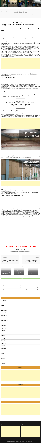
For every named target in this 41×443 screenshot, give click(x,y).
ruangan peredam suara (11, 211)
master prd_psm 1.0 (4, 343)
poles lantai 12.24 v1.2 (4, 360)
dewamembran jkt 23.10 (4, 308)
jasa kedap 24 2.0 (17, 270)
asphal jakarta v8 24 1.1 (4, 302)
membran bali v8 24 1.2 (4, 348)
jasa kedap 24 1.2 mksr (4, 320)
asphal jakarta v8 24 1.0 (4, 300)
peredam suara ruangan (30, 37)
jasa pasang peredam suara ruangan (10, 205)
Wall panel (2, 54)
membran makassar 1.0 (4, 350)
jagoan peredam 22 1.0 (4, 315)
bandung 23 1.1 (3, 305)
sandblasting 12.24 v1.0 (4, 361)
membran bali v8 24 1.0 (4, 345)
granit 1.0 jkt (3, 313)
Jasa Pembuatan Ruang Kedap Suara (12, 213)
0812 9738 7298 (20, 249)
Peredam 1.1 (3, 353)
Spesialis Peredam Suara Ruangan (7, 219)
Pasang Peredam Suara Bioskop (26, 219)
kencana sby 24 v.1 (4, 340)
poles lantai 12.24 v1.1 (4, 358)
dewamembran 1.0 (3, 307)
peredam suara (12, 96)
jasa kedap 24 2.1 (31, 270)
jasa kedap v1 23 (3, 327)
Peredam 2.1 (3, 356)
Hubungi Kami (12, 204)
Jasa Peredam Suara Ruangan (31, 218)
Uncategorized (3, 363)
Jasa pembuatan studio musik (25, 221)
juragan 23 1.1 (3, 338)
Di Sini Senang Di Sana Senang (20, 3)
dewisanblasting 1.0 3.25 (4, 310)
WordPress (32, 441)
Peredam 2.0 (3, 355)
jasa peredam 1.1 (3, 333)
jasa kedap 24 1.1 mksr (4, 318)
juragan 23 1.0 (3, 270)
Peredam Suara (29, 216)
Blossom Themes (25, 441)
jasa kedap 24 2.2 (3, 325)
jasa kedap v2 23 (3, 328)
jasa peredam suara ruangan (11, 207)
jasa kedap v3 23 (3, 330)
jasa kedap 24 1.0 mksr (4, 317)
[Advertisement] (20, 63)
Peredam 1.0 (3, 351)
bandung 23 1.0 (3, 303)
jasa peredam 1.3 (3, 335)
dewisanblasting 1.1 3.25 (4, 312)
